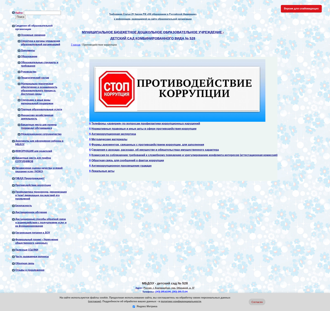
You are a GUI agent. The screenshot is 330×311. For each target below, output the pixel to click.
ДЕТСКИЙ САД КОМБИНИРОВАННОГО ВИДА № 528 (152, 38)
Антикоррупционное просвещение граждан (121, 165)
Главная (75, 44)
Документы (28, 50)
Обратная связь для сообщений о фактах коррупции (127, 160)
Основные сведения (33, 35)
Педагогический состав (35, 77)
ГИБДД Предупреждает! (30, 178)
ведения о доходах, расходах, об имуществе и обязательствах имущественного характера (156, 149)
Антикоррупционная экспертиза (113, 134)
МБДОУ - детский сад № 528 (165, 283)
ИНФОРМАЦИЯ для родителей (33, 151)
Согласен (257, 302)
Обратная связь (24, 263)
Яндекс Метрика (146, 306)
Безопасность (23, 205)
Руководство (28, 71)
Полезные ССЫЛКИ (26, 250)
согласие (94, 301)
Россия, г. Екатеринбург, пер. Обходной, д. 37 (169, 288)
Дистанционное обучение (31, 212)
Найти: (19, 13)
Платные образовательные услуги (41, 109)
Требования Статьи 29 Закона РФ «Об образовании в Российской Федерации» (153, 14)
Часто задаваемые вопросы (32, 256)
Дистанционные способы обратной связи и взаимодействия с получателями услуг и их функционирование (41, 223)
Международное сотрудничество (41, 134)
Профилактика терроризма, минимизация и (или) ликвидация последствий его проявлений (41, 195)
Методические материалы (109, 139)
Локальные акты (102, 171)
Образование (29, 56)
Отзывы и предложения (29, 270)
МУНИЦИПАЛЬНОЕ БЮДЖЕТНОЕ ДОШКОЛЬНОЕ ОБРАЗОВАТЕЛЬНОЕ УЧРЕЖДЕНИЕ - (153, 32)
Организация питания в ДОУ (32, 232)
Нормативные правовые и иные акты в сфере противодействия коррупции (143, 128)
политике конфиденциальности (181, 301)
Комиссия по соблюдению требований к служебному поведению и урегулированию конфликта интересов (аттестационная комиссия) (184, 155)
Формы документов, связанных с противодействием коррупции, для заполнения (147, 144)
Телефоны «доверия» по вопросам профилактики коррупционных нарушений (145, 123)
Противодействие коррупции (33, 185)
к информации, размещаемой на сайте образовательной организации (153, 19)
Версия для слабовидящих (301, 8)
